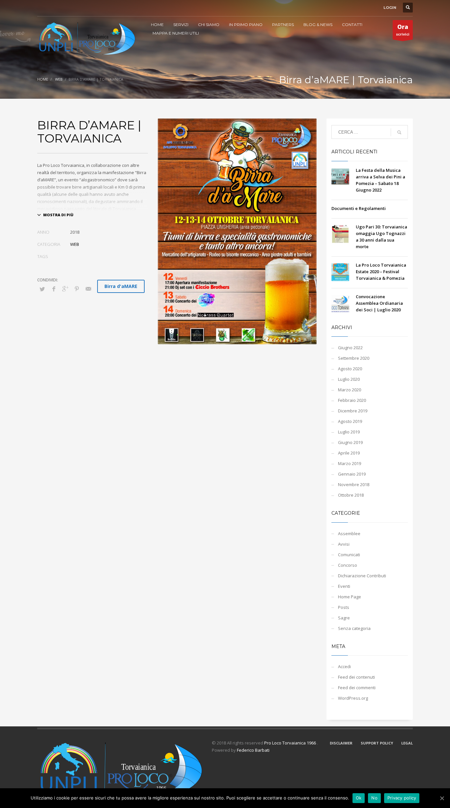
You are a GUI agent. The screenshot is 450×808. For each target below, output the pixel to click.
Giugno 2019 (350, 442)
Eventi (344, 586)
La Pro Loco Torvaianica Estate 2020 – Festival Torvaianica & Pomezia (381, 271)
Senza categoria (354, 628)
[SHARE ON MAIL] (88, 289)
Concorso (347, 565)
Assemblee (349, 533)
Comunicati (349, 555)
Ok (359, 797)
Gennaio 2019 (352, 474)
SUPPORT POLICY (377, 743)
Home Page (349, 597)
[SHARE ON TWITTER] (42, 289)
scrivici (402, 30)
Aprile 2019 (349, 453)
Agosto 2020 (350, 369)
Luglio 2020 (349, 379)
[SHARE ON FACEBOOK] (54, 289)
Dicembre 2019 (352, 411)
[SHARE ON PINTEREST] (77, 289)
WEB (59, 79)
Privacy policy (401, 797)
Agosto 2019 (350, 421)
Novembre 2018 (353, 484)
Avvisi (344, 544)
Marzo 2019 (349, 463)
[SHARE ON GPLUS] (65, 289)
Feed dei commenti (357, 688)
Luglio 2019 (349, 432)
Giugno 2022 (350, 348)
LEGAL (407, 743)
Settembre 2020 (353, 358)
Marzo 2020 (349, 390)
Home (42, 79)
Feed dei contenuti (356, 677)
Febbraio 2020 (352, 400)
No (374, 797)
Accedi (344, 666)
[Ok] (441, 798)
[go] (399, 132)
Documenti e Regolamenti (358, 208)
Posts (343, 607)
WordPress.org (353, 698)
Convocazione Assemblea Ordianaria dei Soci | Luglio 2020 (379, 303)
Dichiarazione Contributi (362, 576)
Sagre (344, 618)
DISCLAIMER (341, 743)
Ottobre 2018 (351, 495)
